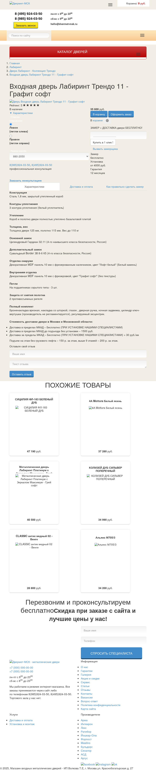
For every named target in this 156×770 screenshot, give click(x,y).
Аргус (84, 758)
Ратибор (86, 731)
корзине (98, 120)
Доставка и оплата (81, 186)
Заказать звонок (26, 25)
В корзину (99, 114)
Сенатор (86, 750)
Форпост (86, 739)
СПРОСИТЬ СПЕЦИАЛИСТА (111, 653)
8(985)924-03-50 (20, 165)
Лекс (84, 728)
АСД (83, 754)
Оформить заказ (121, 114)
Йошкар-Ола (89, 735)
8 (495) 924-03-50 (28, 14)
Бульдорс (87, 747)
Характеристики (34, 186)
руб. (136, 3)
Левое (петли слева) (19, 129)
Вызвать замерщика (103, 19)
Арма (84, 720)
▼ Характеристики (21, 113)
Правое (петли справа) (19, 141)
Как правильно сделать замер (125, 186)
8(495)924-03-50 (42, 165)
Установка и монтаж (22, 724)
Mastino (85, 743)
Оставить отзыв (21, 374)
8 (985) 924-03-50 (28, 19)
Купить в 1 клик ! (103, 142)
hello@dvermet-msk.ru (64, 24)
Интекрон (87, 724)
